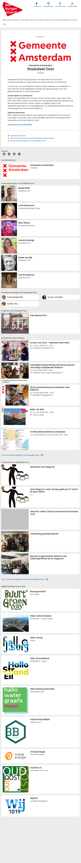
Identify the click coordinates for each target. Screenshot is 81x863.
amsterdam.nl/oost (18, 136)
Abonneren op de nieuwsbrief (20, 124)
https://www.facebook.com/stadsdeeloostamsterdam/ (32, 138)
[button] (5, 20)
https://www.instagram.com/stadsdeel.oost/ (28, 141)
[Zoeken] (5, 25)
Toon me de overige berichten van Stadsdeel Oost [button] (22, 579)
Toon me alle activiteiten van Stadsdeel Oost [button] (20, 455)
